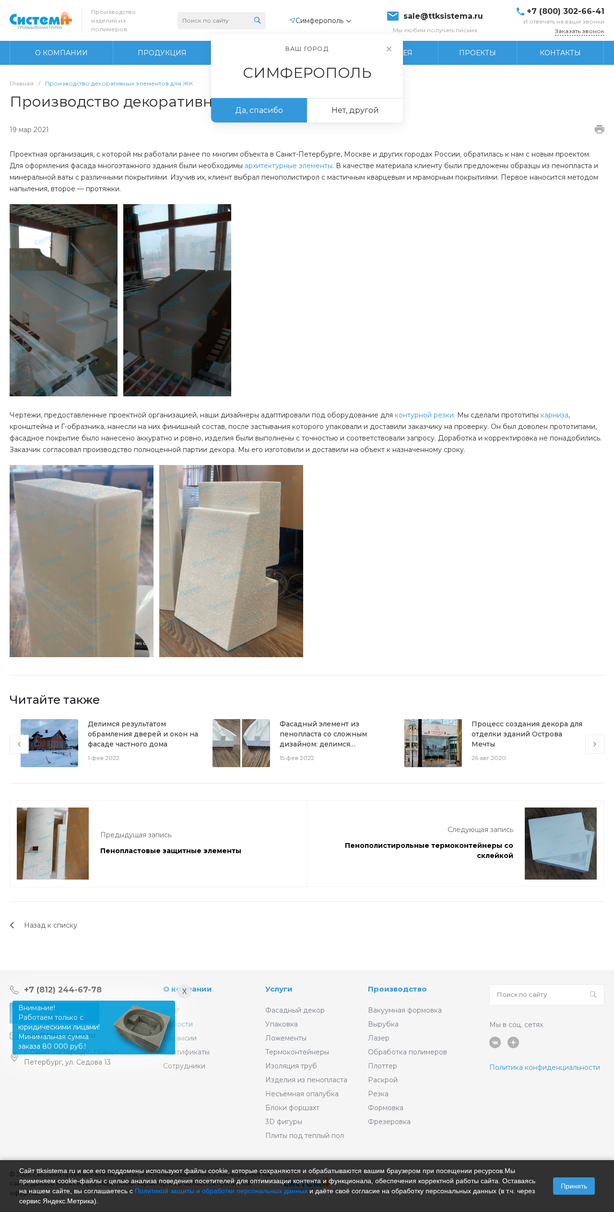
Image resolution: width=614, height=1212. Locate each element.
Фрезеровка (389, 1121)
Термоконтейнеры (297, 1052)
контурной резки (424, 415)
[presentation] (19, 744)
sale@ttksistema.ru (443, 16)
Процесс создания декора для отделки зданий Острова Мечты (527, 734)
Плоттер (382, 1066)
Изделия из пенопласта (306, 1080)
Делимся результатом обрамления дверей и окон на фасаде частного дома (143, 734)
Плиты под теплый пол (304, 1135)
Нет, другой (355, 110)
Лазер (379, 1038)
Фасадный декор (295, 1010)
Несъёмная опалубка (302, 1094)
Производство (397, 988)
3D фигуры (283, 1121)
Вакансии (180, 1038)
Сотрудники (184, 1066)
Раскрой (383, 1080)
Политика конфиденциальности (544, 1067)
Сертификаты (186, 1052)
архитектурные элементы (288, 165)
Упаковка (281, 1024)
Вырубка (383, 1024)
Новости (178, 1024)
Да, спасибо (259, 110)
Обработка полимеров (407, 1052)
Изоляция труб (291, 1066)
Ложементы (286, 1038)
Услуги (279, 988)
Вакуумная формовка (405, 1010)
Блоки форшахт (292, 1107)
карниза (554, 415)
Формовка (385, 1107)
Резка (378, 1094)
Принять (574, 1186)
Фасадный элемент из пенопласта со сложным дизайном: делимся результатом (323, 734)
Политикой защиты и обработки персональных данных (221, 1191)
